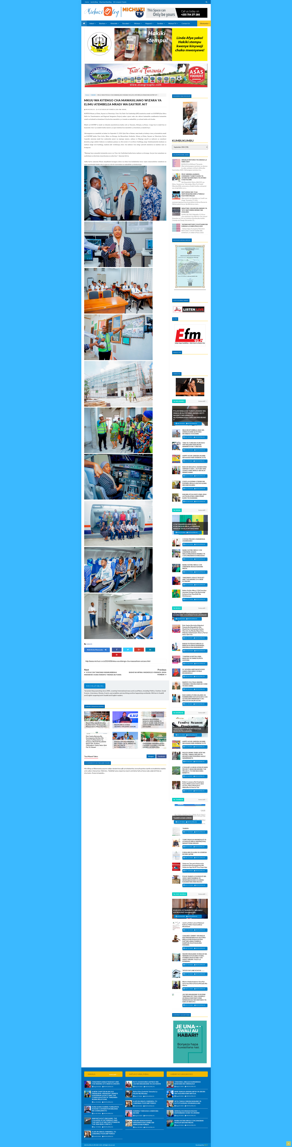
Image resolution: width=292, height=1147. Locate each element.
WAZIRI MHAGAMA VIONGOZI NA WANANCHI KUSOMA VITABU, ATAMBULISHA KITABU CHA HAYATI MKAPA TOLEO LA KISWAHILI (194, 957)
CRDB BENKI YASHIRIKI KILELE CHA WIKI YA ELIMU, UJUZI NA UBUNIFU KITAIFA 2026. (153, 745)
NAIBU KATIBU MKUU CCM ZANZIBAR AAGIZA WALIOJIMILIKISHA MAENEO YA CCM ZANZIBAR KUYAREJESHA (193, 553)
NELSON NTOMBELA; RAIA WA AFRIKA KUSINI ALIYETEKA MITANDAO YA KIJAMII (193, 432)
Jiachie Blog (94, 2)
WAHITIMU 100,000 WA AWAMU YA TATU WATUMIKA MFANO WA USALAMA (194, 210)
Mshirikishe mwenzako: (95, 650)
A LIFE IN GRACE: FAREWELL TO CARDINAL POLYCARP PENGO (104, 1133)
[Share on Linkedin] (150, 650)
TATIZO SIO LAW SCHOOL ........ (193, 970)
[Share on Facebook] (117, 650)
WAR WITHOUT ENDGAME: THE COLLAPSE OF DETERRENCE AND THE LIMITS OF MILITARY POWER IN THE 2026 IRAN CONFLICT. (106, 1121)
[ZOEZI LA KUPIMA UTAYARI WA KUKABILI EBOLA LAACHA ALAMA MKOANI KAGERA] (176, 488)
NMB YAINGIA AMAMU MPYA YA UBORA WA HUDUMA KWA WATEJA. (189, 1092)
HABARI (93, 95)
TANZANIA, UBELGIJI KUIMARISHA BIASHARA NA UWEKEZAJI (187, 1083)
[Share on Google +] (139, 650)
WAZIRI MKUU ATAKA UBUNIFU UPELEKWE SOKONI (125, 726)
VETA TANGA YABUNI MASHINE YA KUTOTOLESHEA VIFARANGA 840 (187, 1102)
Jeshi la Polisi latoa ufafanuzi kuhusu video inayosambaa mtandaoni (193, 924)
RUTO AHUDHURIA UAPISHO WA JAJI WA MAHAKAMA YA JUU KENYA (147, 1083)
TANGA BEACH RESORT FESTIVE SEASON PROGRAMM (187, 730)
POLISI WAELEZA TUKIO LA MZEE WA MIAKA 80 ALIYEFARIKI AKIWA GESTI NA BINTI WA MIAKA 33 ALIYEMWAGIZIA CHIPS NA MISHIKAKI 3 (189, 415)
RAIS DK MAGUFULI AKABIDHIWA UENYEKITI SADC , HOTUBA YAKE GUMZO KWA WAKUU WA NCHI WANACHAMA (194, 469)
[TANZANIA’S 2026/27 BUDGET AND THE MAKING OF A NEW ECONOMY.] (176, 584)
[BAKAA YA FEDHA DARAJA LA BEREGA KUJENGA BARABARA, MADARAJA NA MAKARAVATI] (176, 650)
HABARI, (123, 109)
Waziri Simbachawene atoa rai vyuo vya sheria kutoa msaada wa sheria (194, 983)
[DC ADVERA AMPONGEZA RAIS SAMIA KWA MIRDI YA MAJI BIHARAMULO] (176, 676)
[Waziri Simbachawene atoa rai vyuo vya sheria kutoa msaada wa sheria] (176, 988)
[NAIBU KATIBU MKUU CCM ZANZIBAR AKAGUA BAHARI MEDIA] (176, 571)
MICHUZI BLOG (89, 1145)
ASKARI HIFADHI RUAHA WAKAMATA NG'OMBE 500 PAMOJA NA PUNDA (143, 1122)
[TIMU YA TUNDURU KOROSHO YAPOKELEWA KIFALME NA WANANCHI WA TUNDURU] (176, 449)
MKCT (206, 1145)
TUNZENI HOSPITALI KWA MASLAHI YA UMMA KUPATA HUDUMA (192, 658)
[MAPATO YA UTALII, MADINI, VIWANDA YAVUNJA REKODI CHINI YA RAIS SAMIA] (176, 689)
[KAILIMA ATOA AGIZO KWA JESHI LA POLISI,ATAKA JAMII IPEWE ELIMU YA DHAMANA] (176, 501)
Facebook (161, 756)
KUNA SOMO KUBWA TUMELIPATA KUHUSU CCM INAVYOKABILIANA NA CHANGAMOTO (105, 1109)
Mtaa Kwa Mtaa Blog (105, 2)
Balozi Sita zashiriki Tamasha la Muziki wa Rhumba (145, 1092)
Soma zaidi (201, 401)
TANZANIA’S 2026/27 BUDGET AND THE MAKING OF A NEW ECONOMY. (193, 579)
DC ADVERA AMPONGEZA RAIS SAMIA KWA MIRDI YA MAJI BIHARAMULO (193, 671)
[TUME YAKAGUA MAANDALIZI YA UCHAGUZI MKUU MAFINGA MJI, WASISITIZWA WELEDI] (176, 846)
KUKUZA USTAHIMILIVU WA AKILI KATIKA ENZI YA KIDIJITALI (187, 911)
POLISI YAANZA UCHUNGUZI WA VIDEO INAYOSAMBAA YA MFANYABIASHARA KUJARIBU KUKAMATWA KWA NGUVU (194, 879)
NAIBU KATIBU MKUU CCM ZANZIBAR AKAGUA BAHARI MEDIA (192, 566)
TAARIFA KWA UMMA (182, 818)
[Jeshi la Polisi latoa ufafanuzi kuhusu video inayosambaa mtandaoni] (176, 929)
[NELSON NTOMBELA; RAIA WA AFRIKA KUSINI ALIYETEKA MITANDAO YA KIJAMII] (176, 437)
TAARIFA (185, 828)
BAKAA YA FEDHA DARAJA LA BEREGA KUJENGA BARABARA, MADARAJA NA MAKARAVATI (193, 645)
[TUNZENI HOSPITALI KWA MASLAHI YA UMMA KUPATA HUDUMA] (176, 663)
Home (87, 2)
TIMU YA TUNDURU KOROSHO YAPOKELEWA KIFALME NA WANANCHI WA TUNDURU (193, 444)
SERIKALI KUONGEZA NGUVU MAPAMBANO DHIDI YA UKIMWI (186, 1112)
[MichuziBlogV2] (115, 11)
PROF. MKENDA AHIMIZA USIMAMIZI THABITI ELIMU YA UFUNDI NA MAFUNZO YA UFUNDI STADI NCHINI (193, 177)
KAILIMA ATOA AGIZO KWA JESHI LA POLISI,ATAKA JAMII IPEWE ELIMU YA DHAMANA (194, 496)
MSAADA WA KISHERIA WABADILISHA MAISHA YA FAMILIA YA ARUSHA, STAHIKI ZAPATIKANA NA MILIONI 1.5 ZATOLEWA (153, 723)
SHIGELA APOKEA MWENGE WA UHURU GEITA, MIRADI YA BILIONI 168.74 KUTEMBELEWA (125, 744)
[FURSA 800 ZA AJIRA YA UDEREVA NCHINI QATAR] (176, 859)
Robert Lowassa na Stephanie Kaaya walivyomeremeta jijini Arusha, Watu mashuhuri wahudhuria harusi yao (193, 784)
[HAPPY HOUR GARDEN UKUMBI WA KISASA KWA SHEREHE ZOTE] (176, 462)
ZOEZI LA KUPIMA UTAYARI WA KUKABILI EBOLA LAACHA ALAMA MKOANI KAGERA (194, 483)
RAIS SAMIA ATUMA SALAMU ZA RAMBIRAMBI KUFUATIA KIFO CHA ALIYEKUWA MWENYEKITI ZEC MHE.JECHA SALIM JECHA (194, 697)
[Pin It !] (117, 655)
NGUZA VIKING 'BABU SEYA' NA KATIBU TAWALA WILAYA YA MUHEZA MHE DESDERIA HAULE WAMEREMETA (193, 755)
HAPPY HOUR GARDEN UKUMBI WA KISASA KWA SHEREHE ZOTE (194, 456)
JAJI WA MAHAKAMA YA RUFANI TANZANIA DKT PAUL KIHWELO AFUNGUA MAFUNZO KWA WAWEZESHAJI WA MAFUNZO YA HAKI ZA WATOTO (194, 998)
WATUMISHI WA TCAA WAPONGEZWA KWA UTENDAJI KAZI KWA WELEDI (192, 194)
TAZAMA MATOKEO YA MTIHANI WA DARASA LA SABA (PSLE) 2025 (194, 225)
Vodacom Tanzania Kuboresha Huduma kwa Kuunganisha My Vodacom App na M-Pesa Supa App (194, 865)
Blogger (151, 756)
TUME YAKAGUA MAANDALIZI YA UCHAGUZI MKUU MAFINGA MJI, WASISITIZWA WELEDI (194, 841)
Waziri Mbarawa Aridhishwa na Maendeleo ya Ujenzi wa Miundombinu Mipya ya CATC (96, 725)
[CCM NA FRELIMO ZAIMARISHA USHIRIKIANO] (176, 546)
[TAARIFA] (176, 835)
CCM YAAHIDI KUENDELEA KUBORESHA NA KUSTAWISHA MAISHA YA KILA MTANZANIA (186, 526)
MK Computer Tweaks (119, 2)
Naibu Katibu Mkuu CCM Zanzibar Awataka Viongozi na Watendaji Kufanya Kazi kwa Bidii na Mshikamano (194, 593)
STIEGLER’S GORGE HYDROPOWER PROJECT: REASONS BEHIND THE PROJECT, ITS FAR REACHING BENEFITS (195, 770)
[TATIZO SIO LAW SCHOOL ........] (176, 977)
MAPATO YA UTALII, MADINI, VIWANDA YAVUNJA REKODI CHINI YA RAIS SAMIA (194, 684)
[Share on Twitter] (128, 650)
